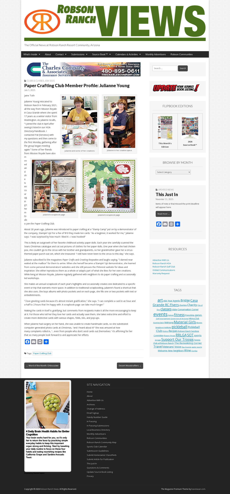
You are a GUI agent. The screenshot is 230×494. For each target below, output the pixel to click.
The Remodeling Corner (188, 343)
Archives (91, 404)
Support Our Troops (177, 339)
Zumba (194, 351)
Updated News (166, 189)
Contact (60, 54)
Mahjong (168, 322)
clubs (174, 309)
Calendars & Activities (126, 54)
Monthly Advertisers (156, 54)
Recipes (173, 331)
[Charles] (83, 69)
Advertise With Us (161, 260)
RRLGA (181, 335)
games (198, 315)
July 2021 (50, 80)
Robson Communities (182, 54)
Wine (187, 350)
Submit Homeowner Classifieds (102, 455)
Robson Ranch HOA (162, 263)
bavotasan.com (198, 489)
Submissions (77, 54)
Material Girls (185, 322)
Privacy (90, 476)
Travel (157, 347)
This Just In (167, 194)
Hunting (156, 323)
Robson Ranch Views (49, 489)
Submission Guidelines (98, 450)
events (160, 314)
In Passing (92, 421)
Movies (199, 323)
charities (183, 305)
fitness (179, 314)
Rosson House (169, 336)
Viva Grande (186, 347)
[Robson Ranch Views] (115, 21)
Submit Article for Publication (100, 459)
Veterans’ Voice (172, 346)
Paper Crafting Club (42, 353)
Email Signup (93, 413)
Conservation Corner (188, 309)
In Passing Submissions (98, 425)
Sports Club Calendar (97, 446)
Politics (165, 331)
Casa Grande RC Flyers (175, 302)
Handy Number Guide (97, 417)
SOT (190, 335)
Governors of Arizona (179, 318)
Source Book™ (100, 54)
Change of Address (96, 408)
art (160, 300)
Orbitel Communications (164, 270)
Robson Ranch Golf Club (164, 266)
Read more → (164, 213)
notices (167, 327)
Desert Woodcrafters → (130, 365)
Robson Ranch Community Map (101, 442)
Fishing (171, 315)
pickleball (179, 326)
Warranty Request (161, 273)
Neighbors (160, 327)
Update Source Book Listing (100, 472)
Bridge (185, 300)
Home (89, 391)
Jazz (162, 322)
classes (166, 309)
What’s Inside (30, 54)
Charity (192, 305)
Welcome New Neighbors (171, 350)
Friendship (189, 315)
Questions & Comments (98, 467)
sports (198, 335)
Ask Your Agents (171, 300)
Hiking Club (194, 318)
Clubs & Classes (35, 80)
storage (158, 340)
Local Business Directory (98, 429)
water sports (197, 347)
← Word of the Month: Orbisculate (42, 365)
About (48, 54)
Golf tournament (163, 318)
